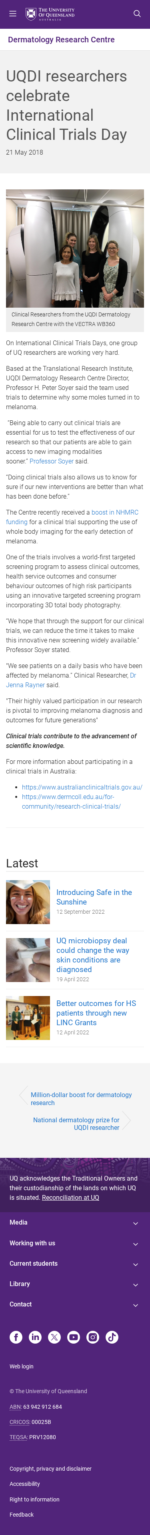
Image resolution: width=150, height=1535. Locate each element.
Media (19, 1222)
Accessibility (25, 1484)
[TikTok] (112, 1338)
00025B (41, 1422)
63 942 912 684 (42, 1407)
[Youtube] (73, 1338)
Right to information (35, 1499)
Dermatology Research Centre (61, 39)
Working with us (32, 1243)
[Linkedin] (35, 1338)
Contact (21, 1304)
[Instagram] (92, 1338)
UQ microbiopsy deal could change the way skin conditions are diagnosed (92, 955)
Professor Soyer (52, 461)
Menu (13, 14)
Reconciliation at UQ (70, 1197)
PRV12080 (42, 1437)
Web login (22, 1366)
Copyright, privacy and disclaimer (51, 1468)
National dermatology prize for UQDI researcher (76, 1123)
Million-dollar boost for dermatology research (81, 1098)
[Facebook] (16, 1338)
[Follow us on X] (54, 1338)
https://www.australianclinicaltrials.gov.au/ (82, 787)
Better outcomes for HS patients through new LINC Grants (96, 1013)
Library (20, 1284)
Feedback (22, 1514)
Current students (34, 1263)
